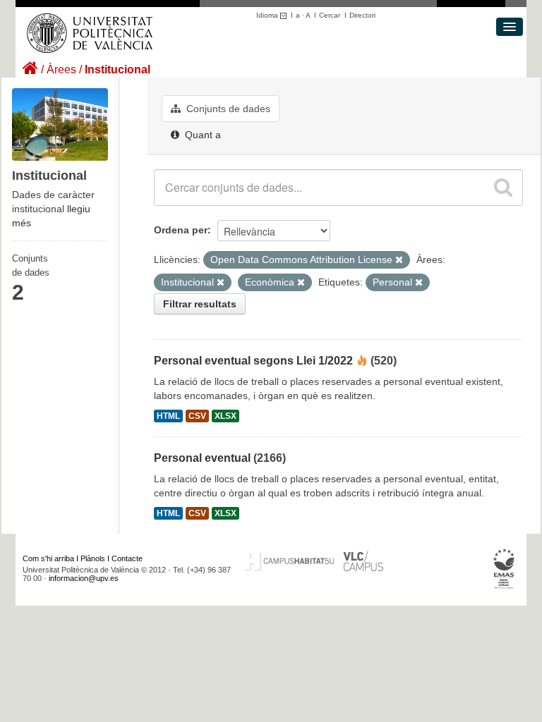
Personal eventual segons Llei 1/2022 (253, 361)
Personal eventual (202, 458)
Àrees (61, 69)
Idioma (268, 15)
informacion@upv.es (84, 578)
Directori (362, 15)
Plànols (92, 558)
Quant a (201, 134)
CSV (197, 416)
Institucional (117, 69)
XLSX (225, 416)
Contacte (127, 558)
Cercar (329, 15)
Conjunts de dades (226, 108)
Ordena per (180, 229)
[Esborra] (399, 260)
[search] (503, 187)
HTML (168, 416)
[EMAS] (504, 568)
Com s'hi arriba (48, 558)
